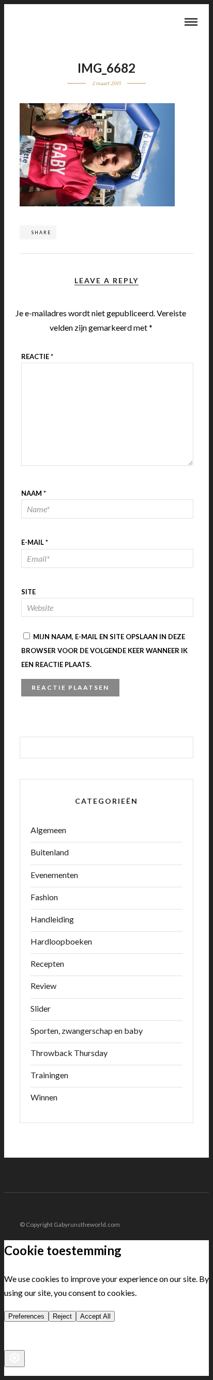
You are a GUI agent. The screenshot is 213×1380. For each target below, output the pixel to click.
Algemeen (48, 830)
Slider (41, 1008)
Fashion (44, 897)
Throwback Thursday (69, 1053)
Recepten (47, 963)
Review (43, 986)
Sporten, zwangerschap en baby (87, 1030)
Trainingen (49, 1075)
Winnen (44, 1097)
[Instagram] (202, 1208)
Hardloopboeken (61, 941)
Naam (33, 493)
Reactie (37, 356)
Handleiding (52, 919)
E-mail (34, 542)
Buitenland (50, 852)
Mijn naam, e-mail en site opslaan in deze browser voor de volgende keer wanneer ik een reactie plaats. (104, 650)
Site (28, 592)
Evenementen (54, 875)
